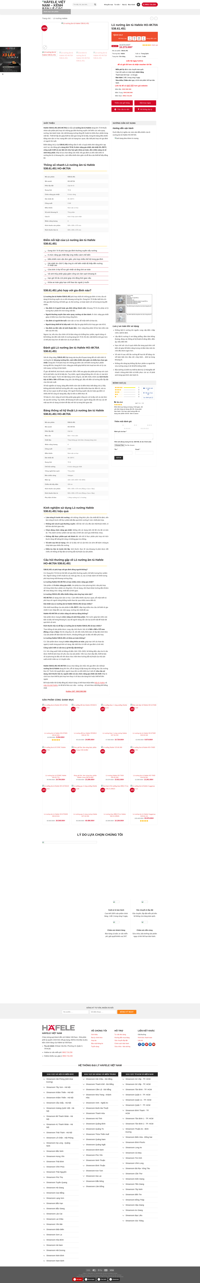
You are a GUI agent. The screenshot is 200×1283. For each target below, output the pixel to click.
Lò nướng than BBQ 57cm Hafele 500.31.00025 (115, 815)
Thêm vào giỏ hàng (122, 103)
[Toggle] (46, 251)
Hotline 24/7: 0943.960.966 (76, 691)
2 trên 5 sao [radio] (129, 425)
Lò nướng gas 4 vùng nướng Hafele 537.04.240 (85, 815)
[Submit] (95, 4)
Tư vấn (117, 4)
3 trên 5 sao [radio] (142, 425)
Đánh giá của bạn (120, 431)
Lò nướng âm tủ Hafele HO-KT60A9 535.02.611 (56, 815)
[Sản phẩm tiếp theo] (156, 18)
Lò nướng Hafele (60, 18)
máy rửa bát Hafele (51, 685)
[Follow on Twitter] (143, 1044)
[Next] (103, 36)
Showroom (115, 1279)
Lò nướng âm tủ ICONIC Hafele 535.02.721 (55, 776)
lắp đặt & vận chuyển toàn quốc (130, 69)
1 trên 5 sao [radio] (117, 425)
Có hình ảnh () (149, 388)
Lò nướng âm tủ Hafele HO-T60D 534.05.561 (144, 776)
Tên (116, 449)
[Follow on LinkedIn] (150, 1044)
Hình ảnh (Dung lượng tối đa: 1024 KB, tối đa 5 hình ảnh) (132, 442)
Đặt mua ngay (145, 103)
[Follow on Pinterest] (146, 1044)
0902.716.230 (67, 1052)
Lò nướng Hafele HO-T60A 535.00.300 (115, 776)
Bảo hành (131, 4)
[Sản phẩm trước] (151, 18)
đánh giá (154, 45)
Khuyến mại (108, 4)
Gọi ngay (79, 1279)
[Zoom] (45, 47)
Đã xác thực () (149, 393)
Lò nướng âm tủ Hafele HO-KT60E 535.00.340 (144, 734)
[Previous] (46, 36)
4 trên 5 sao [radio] (119, 428)
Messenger (91, 1279)
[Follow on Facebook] (139, 1044)
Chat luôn (103, 1279)
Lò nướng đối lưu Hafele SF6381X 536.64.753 (85, 734)
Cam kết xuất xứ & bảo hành (130, 72)
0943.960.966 (128, 92)
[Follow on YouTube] (153, 1044)
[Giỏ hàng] (138, 4)
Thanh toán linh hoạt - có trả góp (126, 75)
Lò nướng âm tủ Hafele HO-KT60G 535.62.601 (55, 734)
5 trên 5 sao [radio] (136, 428)
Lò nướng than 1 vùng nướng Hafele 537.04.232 (115, 734)
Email (137, 449)
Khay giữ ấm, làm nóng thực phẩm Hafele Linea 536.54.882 (85, 776)
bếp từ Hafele (100, 683)
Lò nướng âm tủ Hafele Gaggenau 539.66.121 (144, 815)
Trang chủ (46, 18)
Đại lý (124, 4)
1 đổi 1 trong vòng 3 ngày (128, 77)
